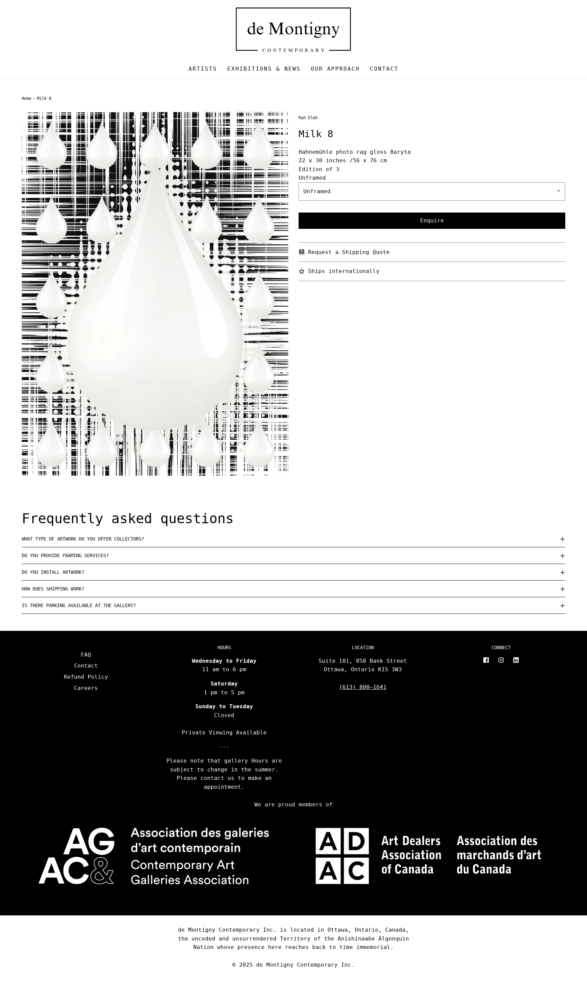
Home (26, 98)
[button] (293, 539)
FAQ (86, 655)
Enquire (432, 220)
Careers (86, 688)
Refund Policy (86, 677)
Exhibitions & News (264, 69)
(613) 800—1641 (363, 687)
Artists (203, 69)
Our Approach (335, 69)
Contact (384, 69)
